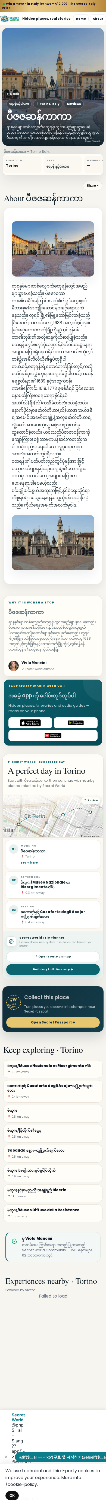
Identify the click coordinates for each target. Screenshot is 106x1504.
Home (81, 18)
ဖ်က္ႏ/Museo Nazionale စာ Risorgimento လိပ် (45, 885)
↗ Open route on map (53, 956)
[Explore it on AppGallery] (53, 735)
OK (12, 1496)
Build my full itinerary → (53, 969)
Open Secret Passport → (53, 1022)
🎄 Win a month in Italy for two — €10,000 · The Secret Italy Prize (49, 6)
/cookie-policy (21, 1484)
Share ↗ (92, 186)
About (98, 18)
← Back (13, 93)
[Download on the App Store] (30, 722)
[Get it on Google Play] (76, 722)
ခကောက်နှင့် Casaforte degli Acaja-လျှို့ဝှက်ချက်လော (53, 914)
